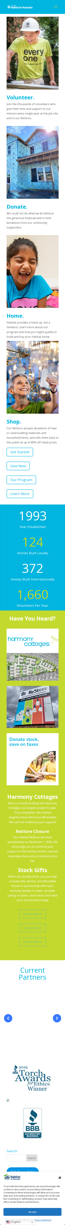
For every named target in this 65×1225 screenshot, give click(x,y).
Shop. (14, 421)
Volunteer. (20, 97)
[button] (60, 1177)
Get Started (19, 452)
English (15, 1221)
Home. (15, 315)
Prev (8, 1018)
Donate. (17, 206)
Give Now (18, 466)
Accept (32, 1212)
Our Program (21, 479)
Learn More (19, 493)
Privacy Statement (42, 1220)
